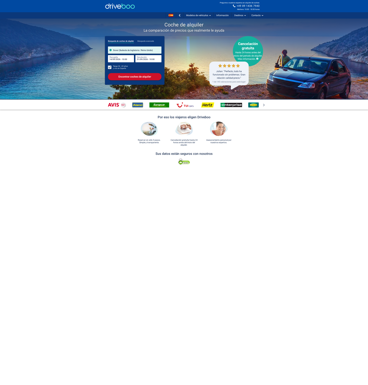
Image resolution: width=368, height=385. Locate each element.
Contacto (256, 15)
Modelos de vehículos (197, 15)
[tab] (121, 40)
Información (222, 15)
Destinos (238, 15)
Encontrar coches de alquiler (134, 76)
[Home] (120, 6)
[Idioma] (171, 15)
